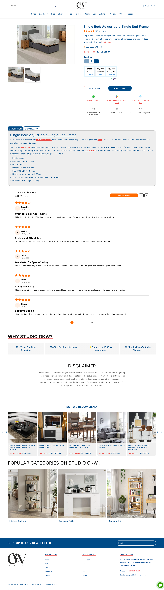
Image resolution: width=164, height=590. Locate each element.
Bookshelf (114, 521)
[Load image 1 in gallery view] (16, 74)
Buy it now (120, 88)
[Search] (54, 5)
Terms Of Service (51, 584)
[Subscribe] (153, 543)
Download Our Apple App (140, 101)
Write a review (124, 195)
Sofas (47, 564)
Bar (83, 568)
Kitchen (85, 564)
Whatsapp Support (94, 100)
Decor (84, 572)
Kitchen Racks (16, 521)
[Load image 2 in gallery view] (32, 74)
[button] (154, 5)
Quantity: (88, 57)
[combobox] (32, 5)
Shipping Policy (37, 584)
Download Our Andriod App (117, 101)
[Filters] (141, 195)
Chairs (47, 576)
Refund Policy (25, 584)
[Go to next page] (96, 322)
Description (15, 129)
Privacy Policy (13, 584)
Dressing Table (66, 521)
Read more (106, 42)
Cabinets (48, 572)
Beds (47, 560)
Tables (47, 568)
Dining (84, 576)
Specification (32, 129)
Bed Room (86, 560)
